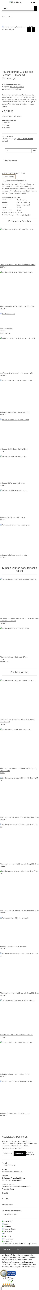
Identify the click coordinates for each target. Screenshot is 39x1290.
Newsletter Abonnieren (30, 1153)
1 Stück (19, 212)
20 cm (19, 210)
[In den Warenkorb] (3, 24)
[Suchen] (35, 8)
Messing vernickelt (23, 205)
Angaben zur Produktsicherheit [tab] (15, 181)
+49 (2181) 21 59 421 (9, 1165)
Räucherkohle (22, 200)
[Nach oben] (1, 1288)
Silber (19, 207)
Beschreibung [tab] (9, 177)
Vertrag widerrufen (10, 1214)
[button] (26, 2)
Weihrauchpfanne (23, 202)
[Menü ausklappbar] (4, 2)
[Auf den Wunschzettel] (33, 29)
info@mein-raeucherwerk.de (12, 1172)
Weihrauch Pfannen (17, 87)
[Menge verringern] (3, 150)
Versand (19, 116)
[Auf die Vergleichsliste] (29, 29)
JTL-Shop (13, 1249)
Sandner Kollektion (24, 215)
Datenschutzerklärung (10, 1143)
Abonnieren (19, 1153)
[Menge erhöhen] (33, 155)
